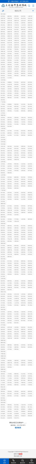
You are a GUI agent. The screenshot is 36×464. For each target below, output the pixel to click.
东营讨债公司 (10, 179)
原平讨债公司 (30, 170)
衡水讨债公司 (10, 148)
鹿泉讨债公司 (3, 150)
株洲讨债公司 (30, 245)
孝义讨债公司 (23, 168)
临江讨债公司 (10, 323)
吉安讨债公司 (3, 285)
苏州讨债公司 (3, 84)
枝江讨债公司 (30, 272)
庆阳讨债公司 (23, 362)
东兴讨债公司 (30, 197)
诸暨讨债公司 (23, 29)
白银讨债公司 (10, 360)
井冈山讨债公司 (3, 287)
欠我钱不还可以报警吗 (16, 415)
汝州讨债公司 (30, 237)
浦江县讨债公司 (30, 56)
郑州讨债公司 (3, 225)
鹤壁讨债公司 (10, 228)
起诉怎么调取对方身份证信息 (3, 415)
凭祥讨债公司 (30, 199)
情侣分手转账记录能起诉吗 (16, 418)
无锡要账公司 (10, 82)
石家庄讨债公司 (3, 146)
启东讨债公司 (10, 93)
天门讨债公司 (10, 267)
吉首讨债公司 (3, 254)
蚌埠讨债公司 (3, 122)
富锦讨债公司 (30, 296)
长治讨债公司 (23, 164)
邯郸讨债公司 (23, 146)
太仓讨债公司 (30, 95)
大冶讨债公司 (23, 272)
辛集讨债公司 (3, 153)
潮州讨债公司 (23, 111)
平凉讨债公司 (30, 360)
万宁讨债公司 (16, 219)
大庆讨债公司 (23, 294)
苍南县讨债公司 (3, 40)
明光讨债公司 (10, 124)
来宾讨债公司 (23, 197)
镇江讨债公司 (3, 86)
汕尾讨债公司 (16, 108)
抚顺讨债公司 (23, 329)
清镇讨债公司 (23, 407)
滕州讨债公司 (3, 186)
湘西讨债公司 (10, 256)
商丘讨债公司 (23, 225)
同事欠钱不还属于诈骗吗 (30, 415)
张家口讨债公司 (16, 155)
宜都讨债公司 (30, 274)
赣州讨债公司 (10, 281)
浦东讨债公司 (16, 133)
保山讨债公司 (3, 393)
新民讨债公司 (16, 336)
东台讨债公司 (30, 86)
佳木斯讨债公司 (16, 298)
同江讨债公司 (30, 305)
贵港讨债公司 (3, 197)
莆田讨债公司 (16, 208)
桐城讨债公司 (3, 126)
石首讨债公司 (16, 272)
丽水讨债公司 (23, 60)
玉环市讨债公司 (30, 45)
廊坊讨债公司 (16, 148)
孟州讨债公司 (10, 241)
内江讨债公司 (3, 376)
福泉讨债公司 (16, 409)
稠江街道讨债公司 (16, 69)
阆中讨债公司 (23, 380)
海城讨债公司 (30, 331)
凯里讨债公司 (10, 407)
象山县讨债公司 (23, 27)
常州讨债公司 (16, 82)
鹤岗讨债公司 (3, 296)
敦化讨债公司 (16, 323)
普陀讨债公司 (30, 130)
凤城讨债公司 (16, 334)
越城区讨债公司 (10, 31)
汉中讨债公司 (10, 347)
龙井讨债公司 (3, 320)
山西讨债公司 (3, 161)
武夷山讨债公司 (10, 210)
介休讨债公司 (10, 170)
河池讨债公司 (10, 197)
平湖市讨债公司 (16, 51)
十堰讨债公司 (10, 265)
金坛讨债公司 (16, 97)
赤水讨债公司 (3, 409)
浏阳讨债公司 (23, 250)
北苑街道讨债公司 (23, 69)
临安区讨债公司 (23, 20)
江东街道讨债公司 (10, 69)
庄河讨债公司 (23, 334)
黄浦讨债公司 (3, 130)
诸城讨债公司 (23, 183)
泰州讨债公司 (16, 86)
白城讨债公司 (23, 312)
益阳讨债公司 (16, 245)
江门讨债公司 (23, 106)
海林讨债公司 (30, 298)
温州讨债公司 (16, 34)
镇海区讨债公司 (30, 25)
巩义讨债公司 (23, 234)
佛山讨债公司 (30, 104)
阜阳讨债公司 (30, 122)
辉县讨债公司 (23, 239)
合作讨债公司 (30, 365)
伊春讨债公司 (10, 294)
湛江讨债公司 (10, 106)
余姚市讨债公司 (3, 29)
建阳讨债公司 (3, 214)
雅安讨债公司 (16, 380)
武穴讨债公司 (3, 272)
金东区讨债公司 (16, 56)
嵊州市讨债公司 (3, 34)
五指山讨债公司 (16, 221)
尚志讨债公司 (30, 300)
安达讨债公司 (10, 303)
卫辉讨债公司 (16, 239)
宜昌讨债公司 (10, 263)
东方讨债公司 (10, 221)
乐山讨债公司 (23, 374)
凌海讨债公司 (16, 338)
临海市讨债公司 (16, 45)
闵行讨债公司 (23, 133)
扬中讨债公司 (10, 95)
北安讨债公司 (10, 300)
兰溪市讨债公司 (10, 58)
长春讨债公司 (3, 312)
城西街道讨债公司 (10, 71)
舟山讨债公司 (3, 60)
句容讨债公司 (23, 97)
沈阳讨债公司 (3, 327)
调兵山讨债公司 (16, 331)
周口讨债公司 (3, 228)
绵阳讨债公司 (30, 378)
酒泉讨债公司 (16, 362)
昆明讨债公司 (3, 391)
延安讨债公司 (30, 347)
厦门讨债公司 (10, 206)
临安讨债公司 (23, 16)
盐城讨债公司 (16, 84)
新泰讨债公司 (16, 186)
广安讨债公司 (10, 374)
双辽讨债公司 (3, 316)
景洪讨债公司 (10, 396)
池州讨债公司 (30, 117)
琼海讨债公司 (3, 221)
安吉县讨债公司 (30, 47)
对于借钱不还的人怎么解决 (3, 413)
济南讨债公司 (3, 177)
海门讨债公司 (10, 91)
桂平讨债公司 (3, 199)
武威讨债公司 (16, 360)
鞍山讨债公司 (30, 327)
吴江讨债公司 (30, 93)
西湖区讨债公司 (10, 18)
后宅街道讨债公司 (30, 69)
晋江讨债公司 (30, 210)
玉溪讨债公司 (10, 391)
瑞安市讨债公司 (3, 38)
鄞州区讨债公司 (10, 27)
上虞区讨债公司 (23, 31)
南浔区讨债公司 (10, 47)
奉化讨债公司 (3, 25)
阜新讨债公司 (10, 331)
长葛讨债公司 (3, 237)
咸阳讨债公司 (10, 345)
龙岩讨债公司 (10, 208)
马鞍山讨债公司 (23, 117)
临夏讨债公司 (23, 365)
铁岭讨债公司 (3, 329)
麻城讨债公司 (30, 267)
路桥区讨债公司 (23, 42)
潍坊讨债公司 (23, 177)
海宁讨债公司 (10, 49)
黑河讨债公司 (23, 296)
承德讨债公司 (23, 148)
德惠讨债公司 (23, 318)
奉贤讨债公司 (30, 135)
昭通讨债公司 (30, 391)
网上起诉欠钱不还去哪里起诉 (3, 418)
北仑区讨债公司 (3, 27)
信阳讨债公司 (30, 225)
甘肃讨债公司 (3, 358)
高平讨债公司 (10, 168)
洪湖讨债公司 (3, 270)
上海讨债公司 (3, 128)
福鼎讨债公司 (30, 212)
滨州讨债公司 (3, 183)
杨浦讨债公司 (10, 133)
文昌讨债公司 (23, 219)
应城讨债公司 (3, 274)
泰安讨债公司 (3, 181)
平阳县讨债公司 (30, 38)
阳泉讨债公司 (16, 164)
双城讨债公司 (30, 303)
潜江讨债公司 (23, 267)
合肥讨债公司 (3, 117)
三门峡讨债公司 (3, 234)
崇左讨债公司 (16, 197)
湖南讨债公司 (3, 243)
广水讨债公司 (10, 272)
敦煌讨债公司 (3, 367)
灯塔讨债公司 (23, 338)
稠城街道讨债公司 (30, 67)
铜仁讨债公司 (30, 407)
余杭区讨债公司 (30, 18)
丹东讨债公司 (16, 329)
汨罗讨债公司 (23, 254)
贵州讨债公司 (3, 402)
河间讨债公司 (16, 157)
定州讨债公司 (16, 153)
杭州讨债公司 (3, 16)
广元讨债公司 (10, 378)
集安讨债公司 (23, 314)
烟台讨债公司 (16, 179)
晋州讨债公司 (23, 153)
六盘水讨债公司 (23, 405)
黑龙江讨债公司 (3, 292)
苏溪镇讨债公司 (30, 64)
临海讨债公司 (3, 42)
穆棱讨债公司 (23, 305)
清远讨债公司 (3, 111)
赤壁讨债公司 (16, 270)
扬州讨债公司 (23, 82)
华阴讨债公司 (16, 349)
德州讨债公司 (23, 181)
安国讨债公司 (10, 159)
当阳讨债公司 (16, 274)
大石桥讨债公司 (23, 336)
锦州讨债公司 (30, 329)
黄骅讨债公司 (3, 155)
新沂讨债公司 (16, 95)
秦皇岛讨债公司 (10, 150)
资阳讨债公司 (23, 378)
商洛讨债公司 (23, 347)
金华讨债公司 (10, 53)
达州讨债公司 (16, 378)
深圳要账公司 (10, 104)
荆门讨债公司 (10, 261)
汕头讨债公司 (23, 104)
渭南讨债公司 (3, 347)
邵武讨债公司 (16, 212)
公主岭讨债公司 (16, 320)
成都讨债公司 (3, 374)
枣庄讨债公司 (30, 179)
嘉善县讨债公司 (30, 51)
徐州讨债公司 (30, 82)
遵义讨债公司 (16, 405)
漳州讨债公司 (23, 206)
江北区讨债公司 (23, 25)
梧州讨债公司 (3, 195)
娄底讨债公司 (23, 245)
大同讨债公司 (10, 164)
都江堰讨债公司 (23, 376)
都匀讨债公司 (3, 407)
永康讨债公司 (3, 56)
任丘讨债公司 (23, 150)
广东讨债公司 (3, 102)
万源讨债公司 (16, 382)
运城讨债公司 (10, 166)
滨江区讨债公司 (16, 18)
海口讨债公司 (3, 219)
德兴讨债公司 (23, 285)
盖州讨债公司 (10, 334)
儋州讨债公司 (30, 219)
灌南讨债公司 (30, 97)
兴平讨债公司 (10, 349)
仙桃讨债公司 (3, 267)
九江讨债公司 (10, 283)
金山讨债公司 (10, 135)
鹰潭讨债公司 (30, 283)
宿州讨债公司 (10, 122)
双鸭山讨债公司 (23, 298)
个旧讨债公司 (3, 396)
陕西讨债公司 (3, 342)
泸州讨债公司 (3, 378)
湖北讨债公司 (3, 259)
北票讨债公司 (3, 334)
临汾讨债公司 (30, 164)
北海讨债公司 (10, 195)
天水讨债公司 (10, 365)
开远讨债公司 (30, 393)
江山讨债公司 (16, 60)
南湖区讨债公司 (30, 49)
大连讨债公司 (16, 327)
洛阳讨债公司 (10, 225)
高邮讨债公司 (10, 97)
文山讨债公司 (30, 396)
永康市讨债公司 (30, 58)
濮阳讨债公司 (23, 228)
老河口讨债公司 (23, 265)
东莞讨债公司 (10, 111)
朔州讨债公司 (23, 166)
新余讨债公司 (3, 283)
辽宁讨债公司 (3, 325)
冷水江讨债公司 (10, 254)
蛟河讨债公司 (3, 318)
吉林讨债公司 (3, 309)
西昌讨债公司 (3, 384)
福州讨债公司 (3, 206)
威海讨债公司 (16, 177)
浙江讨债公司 (3, 14)
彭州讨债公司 (10, 384)
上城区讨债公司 (30, 16)
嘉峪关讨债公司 (10, 362)
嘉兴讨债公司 (3, 49)
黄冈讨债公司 (3, 265)
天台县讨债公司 (30, 42)
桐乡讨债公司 (23, 49)
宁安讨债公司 (10, 305)
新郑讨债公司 (10, 234)
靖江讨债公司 (3, 95)
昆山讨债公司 (3, 93)
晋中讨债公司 (3, 166)
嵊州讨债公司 (3, 31)
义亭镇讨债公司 (16, 67)
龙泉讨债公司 (30, 60)
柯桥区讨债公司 (16, 31)
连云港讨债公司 (10, 84)
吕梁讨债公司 (30, 166)
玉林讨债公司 (16, 192)
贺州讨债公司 (10, 192)
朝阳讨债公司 (23, 331)
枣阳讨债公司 (16, 265)
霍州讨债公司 (3, 170)
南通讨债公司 (10, 86)
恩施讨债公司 (30, 265)
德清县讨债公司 (16, 47)
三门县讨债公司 (10, 45)
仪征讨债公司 (23, 95)
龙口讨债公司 (3, 188)
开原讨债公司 (3, 336)
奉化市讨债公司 (10, 29)
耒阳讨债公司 (10, 252)
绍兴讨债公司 (16, 29)
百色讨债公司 (23, 195)
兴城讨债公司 (10, 336)
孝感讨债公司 (30, 263)
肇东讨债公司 (3, 307)
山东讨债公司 (3, 175)
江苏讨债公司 (3, 80)
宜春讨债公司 (23, 281)
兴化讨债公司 (23, 86)
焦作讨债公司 (16, 225)
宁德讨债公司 (23, 208)
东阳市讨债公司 (23, 58)
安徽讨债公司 (3, 115)
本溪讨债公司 (10, 329)
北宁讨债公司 (3, 338)
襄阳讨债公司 (23, 261)
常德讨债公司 (23, 248)
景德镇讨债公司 (30, 281)
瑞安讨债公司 (23, 34)
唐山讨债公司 (16, 146)
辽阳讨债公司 (3, 331)
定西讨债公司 (30, 362)
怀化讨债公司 (16, 250)
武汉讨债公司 (3, 261)
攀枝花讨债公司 (30, 380)
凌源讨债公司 (30, 334)
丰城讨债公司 (10, 285)
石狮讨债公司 (23, 212)
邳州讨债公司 (3, 91)
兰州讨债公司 (3, 360)
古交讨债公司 (3, 168)
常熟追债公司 (3, 89)
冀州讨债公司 (3, 157)
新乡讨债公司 (30, 230)
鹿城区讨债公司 (10, 36)
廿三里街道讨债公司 (3, 71)
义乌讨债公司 (23, 53)
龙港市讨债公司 (16, 38)
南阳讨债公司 (3, 230)
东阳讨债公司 (30, 53)
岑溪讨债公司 (16, 199)
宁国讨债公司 (23, 124)
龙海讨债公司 (30, 208)
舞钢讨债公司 (30, 239)
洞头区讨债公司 (30, 36)
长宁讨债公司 (16, 130)
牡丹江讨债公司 (16, 294)
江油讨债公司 (30, 382)
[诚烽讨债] (14, 5)
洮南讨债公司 (30, 318)
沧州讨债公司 (3, 148)
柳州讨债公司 (30, 192)
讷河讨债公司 (16, 305)
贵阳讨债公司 (3, 405)
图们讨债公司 (23, 320)
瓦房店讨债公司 (10, 338)
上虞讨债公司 (30, 29)
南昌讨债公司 (3, 281)
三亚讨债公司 (10, 219)
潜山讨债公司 (10, 126)
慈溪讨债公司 (30, 23)
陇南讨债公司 (3, 365)
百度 (20, 456)
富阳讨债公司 (16, 16)
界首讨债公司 (30, 124)
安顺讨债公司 (10, 405)
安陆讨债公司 (23, 274)
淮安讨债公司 (23, 84)
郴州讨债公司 (10, 245)
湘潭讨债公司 (10, 248)
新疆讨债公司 (3, 340)
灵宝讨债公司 (10, 232)
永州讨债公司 (3, 250)
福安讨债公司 (10, 212)
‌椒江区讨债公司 (10, 42)
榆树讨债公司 (30, 316)
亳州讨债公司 (10, 117)
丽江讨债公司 (10, 393)
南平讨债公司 (30, 206)
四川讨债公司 (3, 371)
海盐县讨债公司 (3, 53)
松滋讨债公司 (23, 270)
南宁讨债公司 (3, 192)
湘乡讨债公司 (3, 252)
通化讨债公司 (16, 312)
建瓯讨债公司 (3, 210)
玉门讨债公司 (16, 365)
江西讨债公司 (3, 278)
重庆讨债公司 (3, 400)
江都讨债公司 (16, 93)
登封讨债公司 (30, 232)
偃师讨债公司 (16, 232)
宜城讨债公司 (10, 274)
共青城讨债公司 (10, 287)
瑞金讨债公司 (30, 285)
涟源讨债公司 (23, 252)
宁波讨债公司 (16, 23)
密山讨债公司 (10, 298)
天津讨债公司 (3, 142)
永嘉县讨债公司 (23, 38)
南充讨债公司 (16, 376)
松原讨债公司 (10, 314)
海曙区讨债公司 (10, 25)
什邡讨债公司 (30, 384)
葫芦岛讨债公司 (10, 327)
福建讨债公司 (3, 203)
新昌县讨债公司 (10, 34)
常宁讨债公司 (30, 252)
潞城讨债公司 (10, 173)
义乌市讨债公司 (16, 58)
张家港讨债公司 (16, 89)
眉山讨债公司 (3, 380)
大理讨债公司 (16, 391)
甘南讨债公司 (10, 367)
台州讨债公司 (23, 40)
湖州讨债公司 (3, 47)
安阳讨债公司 (16, 228)
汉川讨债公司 (10, 270)
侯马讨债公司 (30, 168)
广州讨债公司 (3, 104)
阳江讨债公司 (30, 108)
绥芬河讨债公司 (23, 303)
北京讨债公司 (3, 139)
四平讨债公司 (30, 312)
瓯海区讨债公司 (23, 36)
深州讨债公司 (23, 157)
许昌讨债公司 (23, 230)
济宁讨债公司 (3, 179)
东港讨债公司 (30, 336)
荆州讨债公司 (30, 261)
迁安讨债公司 (30, 148)
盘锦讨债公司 (23, 327)
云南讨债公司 (3, 389)
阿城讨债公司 (23, 300)
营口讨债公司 (30, 338)
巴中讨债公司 (30, 374)
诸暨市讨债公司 (30, 31)
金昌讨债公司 (23, 360)
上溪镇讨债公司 (3, 67)
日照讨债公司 (16, 181)
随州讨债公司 (16, 263)
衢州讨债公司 (10, 60)
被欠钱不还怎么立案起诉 (10, 418)
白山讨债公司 (16, 314)
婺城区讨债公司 (10, 56)
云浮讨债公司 (3, 113)
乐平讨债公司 (23, 287)
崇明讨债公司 (3, 137)
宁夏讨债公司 (3, 353)
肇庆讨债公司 (16, 106)
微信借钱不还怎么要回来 (30, 413)
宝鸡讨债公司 (23, 345)
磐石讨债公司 (10, 318)
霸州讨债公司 (30, 153)
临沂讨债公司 (10, 181)
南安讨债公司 (3, 212)
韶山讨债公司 (3, 256)
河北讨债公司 (3, 144)
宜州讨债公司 (3, 201)
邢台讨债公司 (30, 146)
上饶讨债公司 (16, 281)
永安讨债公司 (16, 214)
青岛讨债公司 (10, 177)
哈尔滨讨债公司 (3, 294)
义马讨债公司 (10, 237)
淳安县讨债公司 (3, 23)
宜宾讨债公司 (10, 376)
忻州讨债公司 (16, 166)
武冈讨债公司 (30, 254)
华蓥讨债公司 (23, 382)
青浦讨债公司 (23, 135)
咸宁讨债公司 (16, 261)
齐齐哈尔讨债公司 (16, 296)
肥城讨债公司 (10, 186)
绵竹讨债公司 (10, 382)
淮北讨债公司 (30, 119)
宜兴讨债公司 (30, 89)
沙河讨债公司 (23, 155)
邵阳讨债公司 (30, 248)
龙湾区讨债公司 (16, 36)
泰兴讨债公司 (23, 91)
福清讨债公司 (23, 210)
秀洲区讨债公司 (3, 51)
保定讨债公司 (10, 146)
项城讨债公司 (23, 237)
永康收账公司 (30, 409)
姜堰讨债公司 (3, 97)
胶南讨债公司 (30, 186)
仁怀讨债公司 (10, 409)
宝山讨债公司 (30, 133)
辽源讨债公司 (3, 314)
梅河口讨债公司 (30, 314)
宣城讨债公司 (16, 122)
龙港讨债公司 (3, 36)
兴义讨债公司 (30, 405)
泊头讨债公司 (3, 159)
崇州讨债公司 (23, 384)
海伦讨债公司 (3, 305)
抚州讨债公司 (23, 283)
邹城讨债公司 (30, 183)
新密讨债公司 (3, 241)
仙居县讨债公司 (3, 45)
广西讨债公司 (3, 190)
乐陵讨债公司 (10, 183)
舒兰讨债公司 (30, 320)
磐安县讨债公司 (3, 58)
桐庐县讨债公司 (30, 20)
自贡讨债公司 (30, 376)
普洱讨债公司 (3, 398)
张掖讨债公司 (3, 362)
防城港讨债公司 (30, 195)
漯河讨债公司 (16, 230)
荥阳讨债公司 (3, 239)
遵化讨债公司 (10, 155)
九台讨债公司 (16, 316)
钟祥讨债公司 (16, 267)
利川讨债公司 (3, 276)
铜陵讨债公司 (3, 124)
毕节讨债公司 (16, 407)
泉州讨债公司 (16, 206)
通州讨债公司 (23, 89)
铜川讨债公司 (30, 345)
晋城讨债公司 (3, 173)
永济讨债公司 (16, 168)
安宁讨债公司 (16, 396)
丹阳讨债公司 (23, 93)
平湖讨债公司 (16, 49)
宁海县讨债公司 (16, 27)
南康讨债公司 (30, 287)
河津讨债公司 (16, 170)
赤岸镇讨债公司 (23, 67)
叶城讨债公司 (30, 150)
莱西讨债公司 (16, 188)
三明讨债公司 (3, 208)
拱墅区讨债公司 (3, 18)
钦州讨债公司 (16, 195)
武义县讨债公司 (23, 56)
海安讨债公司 (3, 100)
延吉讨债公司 (10, 316)
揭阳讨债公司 (30, 111)
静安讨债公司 (23, 130)
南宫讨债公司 (16, 150)
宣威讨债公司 (23, 396)
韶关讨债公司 (3, 106)
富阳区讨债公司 (3, 20)
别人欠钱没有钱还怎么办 (10, 413)
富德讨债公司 (30, 73)
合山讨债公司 (23, 199)
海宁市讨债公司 (10, 51)
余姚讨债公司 (23, 23)
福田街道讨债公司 (3, 69)
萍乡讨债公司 (16, 283)
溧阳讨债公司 (16, 91)
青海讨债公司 (3, 351)
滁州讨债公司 (10, 119)
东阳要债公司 (23, 411)
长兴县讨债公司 (23, 47)
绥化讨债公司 (10, 296)
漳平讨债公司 (10, 214)
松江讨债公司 (16, 135)
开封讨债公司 (10, 230)
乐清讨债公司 (30, 34)
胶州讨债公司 (23, 186)
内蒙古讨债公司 (3, 356)
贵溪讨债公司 (3, 289)
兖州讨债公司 (16, 183)
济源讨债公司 (3, 232)
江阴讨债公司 (10, 89)
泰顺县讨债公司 (16, 40)
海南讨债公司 (3, 217)
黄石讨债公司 (3, 263)
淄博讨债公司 (23, 179)
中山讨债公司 (16, 111)
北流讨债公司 (10, 199)
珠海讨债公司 (16, 104)
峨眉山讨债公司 (3, 387)
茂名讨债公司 (30, 106)
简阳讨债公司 (16, 384)
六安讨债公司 (23, 122)
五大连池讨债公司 (16, 300)
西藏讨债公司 (3, 369)
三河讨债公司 (30, 155)
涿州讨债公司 (10, 153)
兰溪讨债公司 (16, 53)
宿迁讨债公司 (30, 84)
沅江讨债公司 (16, 252)
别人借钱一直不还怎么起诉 (16, 411)
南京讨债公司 (3, 82)
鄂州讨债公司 (23, 263)
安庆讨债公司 (16, 119)
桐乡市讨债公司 (23, 51)
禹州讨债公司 (16, 234)
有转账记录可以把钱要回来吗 (23, 415)
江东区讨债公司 (16, 25)
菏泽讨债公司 (30, 177)
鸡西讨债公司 (30, 294)
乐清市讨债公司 (10, 38)
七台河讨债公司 (16, 303)
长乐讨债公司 (16, 210)
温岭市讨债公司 (23, 45)
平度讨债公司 (10, 188)
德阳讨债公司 (16, 374)
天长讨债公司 (16, 124)
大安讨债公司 (16, 318)
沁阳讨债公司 (16, 241)
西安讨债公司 (3, 345)
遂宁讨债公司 (10, 380)
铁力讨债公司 (3, 300)
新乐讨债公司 (30, 157)
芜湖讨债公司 (16, 117)
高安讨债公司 (16, 287)
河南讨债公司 (3, 223)
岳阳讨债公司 (16, 248)
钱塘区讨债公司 (16, 20)
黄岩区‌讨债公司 (16, 42)
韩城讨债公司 (3, 349)
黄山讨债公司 (3, 119)
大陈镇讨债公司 (10, 67)
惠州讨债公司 (3, 108)
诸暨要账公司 (23, 409)
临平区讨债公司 (10, 20)
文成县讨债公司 (10, 40)
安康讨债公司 (16, 347)
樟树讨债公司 (16, 285)
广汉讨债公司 (3, 382)
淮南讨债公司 (23, 119)
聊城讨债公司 (30, 181)
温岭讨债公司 (30, 40)
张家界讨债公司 (10, 250)
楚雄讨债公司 (23, 393)
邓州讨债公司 (23, 232)
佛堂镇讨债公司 (23, 64)
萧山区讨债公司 (23, 18)
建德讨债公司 (10, 16)
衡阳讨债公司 (3, 248)
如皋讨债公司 (30, 91)
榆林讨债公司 (16, 345)
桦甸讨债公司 (23, 316)
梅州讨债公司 (10, 108)
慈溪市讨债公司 (30, 27)
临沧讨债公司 (16, 393)
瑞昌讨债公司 (10, 289)
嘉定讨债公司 (3, 135)
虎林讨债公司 (3, 298)
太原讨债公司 (3, 164)
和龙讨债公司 (3, 323)
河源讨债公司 (23, 108)
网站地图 (16, 456)
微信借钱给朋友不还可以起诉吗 (10, 415)
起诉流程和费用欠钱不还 (16, 413)
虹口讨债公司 (3, 133)
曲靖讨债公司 (23, 391)
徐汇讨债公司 (10, 130)
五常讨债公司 (3, 303)
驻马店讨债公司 (30, 228)
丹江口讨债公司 (30, 270)
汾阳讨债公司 (23, 170)
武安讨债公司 (10, 157)
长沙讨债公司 (3, 245)
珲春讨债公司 (10, 320)
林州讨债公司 (16, 237)
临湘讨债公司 (16, 254)
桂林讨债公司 (23, 192)
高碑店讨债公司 (16, 159)
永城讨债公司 (30, 234)
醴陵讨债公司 (30, 250)
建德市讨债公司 (10, 23)
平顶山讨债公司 (10, 239)
